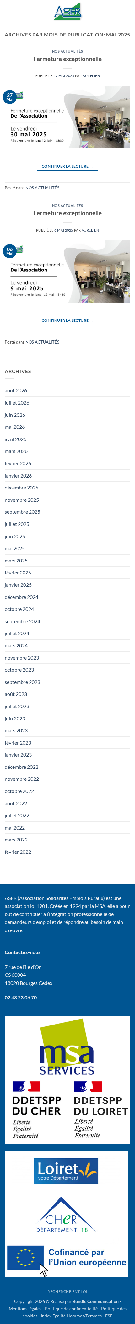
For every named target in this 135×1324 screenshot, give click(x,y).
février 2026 (18, 463)
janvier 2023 (18, 754)
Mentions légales (25, 1308)
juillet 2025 (17, 524)
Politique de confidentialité (71, 1308)
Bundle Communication (96, 1301)
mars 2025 (16, 560)
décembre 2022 (21, 767)
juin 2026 (15, 415)
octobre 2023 (19, 670)
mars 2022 (16, 839)
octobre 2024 (19, 609)
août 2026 (16, 390)
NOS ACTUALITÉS (67, 51)
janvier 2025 (18, 585)
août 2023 (16, 694)
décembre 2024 (21, 597)
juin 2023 (15, 718)
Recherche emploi (67, 1291)
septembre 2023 (22, 682)
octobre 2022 (19, 791)
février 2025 (18, 572)
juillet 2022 (17, 815)
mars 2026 (16, 451)
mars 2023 (16, 730)
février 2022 (18, 852)
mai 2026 (15, 427)
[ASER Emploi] (67, 11)
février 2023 (18, 743)
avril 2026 (15, 439)
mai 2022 (15, 827)
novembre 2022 (22, 779)
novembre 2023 (22, 658)
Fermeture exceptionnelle (68, 58)
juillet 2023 (17, 706)
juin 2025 (15, 536)
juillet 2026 (17, 402)
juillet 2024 (17, 633)
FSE (108, 1315)
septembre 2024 (22, 621)
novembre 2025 (22, 500)
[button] (8, 11)
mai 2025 (15, 548)
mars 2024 (16, 645)
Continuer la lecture (67, 166)
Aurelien (91, 76)
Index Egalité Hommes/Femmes (71, 1315)
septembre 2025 (22, 512)
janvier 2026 (18, 475)
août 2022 (16, 803)
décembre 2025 (21, 487)
